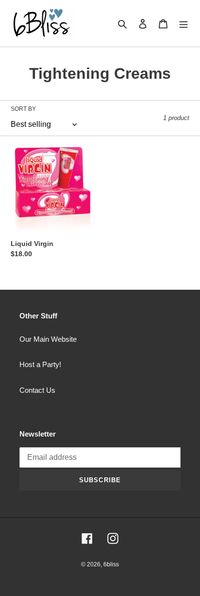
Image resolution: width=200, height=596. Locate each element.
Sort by (23, 108)
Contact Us (37, 390)
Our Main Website (48, 339)
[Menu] (183, 23)
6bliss (111, 564)
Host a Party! (40, 364)
